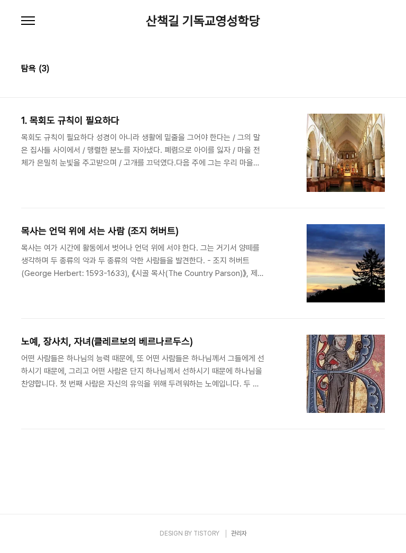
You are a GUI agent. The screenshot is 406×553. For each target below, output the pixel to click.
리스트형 (378, 69)
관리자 (239, 533)
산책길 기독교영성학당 (203, 21)
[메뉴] (28, 21)
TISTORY (206, 533)
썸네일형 (363, 69)
